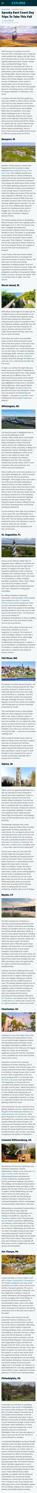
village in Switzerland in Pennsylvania (20, 1280)
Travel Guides (6, 9)
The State (5, 1080)
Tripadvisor (28, 356)
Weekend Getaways (17, 9)
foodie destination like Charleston (14, 1114)
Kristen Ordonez (9, 21)
